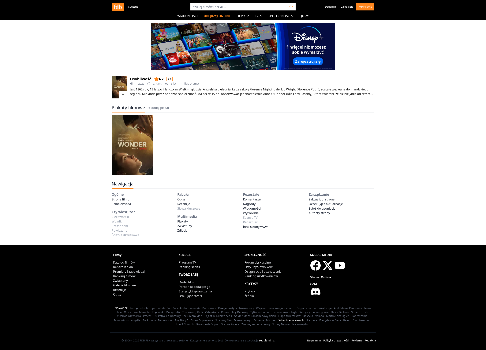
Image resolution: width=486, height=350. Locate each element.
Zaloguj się (347, 6)
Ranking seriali (189, 267)
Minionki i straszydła (127, 320)
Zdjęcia (182, 230)
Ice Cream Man (192, 316)
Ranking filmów (124, 276)
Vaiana (319, 316)
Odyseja (308, 316)
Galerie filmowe (124, 285)
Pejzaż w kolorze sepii (218, 316)
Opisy (181, 199)
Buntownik (209, 308)
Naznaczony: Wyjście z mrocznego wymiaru (266, 308)
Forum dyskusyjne (258, 262)
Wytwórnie (251, 213)
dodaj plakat (160, 108)
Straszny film (223, 320)
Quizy (304, 16)
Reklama (356, 340)
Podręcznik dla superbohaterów (150, 308)
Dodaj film (331, 6)
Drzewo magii (242, 320)
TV (257, 16)
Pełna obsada (121, 204)
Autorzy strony (319, 213)
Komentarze (252, 199)
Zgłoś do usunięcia (322, 208)
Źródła (249, 296)
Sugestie (133, 6)
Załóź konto (365, 7)
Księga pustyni (227, 308)
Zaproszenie (359, 316)
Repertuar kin (123, 267)
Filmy (241, 16)
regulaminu (266, 340)
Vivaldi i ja (325, 308)
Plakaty (182, 221)
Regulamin (314, 340)
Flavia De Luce (340, 312)
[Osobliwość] (119, 87)
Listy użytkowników (259, 267)
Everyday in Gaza (330, 320)
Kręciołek (157, 312)
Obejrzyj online (217, 16)
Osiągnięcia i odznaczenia (263, 271)
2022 (141, 83)
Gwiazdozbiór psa (207, 324)
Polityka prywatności (336, 340)
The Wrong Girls (192, 312)
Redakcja (370, 340)
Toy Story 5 (181, 320)
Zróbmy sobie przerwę (255, 324)
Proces (147, 316)
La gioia (312, 320)
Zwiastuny (184, 226)
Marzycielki (173, 312)
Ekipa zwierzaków (289, 316)
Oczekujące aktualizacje (326, 204)
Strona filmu (120, 199)
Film (132, 83)
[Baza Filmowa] (118, 7)
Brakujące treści (190, 296)
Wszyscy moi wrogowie (314, 312)
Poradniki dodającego (194, 287)
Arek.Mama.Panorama (348, 308)
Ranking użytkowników (261, 276)
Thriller (183, 83)
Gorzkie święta (230, 324)
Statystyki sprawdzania (195, 291)
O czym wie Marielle (137, 312)
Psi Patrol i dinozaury (167, 316)
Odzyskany (212, 312)
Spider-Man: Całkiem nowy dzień (255, 316)
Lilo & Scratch (185, 324)
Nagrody (249, 204)
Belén (346, 320)
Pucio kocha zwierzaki (186, 308)
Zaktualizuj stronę (322, 199)
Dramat (194, 83)
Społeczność (279, 16)
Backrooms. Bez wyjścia (157, 320)
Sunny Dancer (281, 324)
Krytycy (250, 291)
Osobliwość (140, 79)
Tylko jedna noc (260, 312)
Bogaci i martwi (306, 308)
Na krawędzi (300, 324)
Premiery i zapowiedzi (129, 271)
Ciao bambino (361, 320)
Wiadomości (187, 16)
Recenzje (183, 204)
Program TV (187, 262)
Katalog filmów (124, 262)
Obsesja (259, 320)
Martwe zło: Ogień (338, 316)
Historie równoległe (284, 312)
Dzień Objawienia (202, 320)
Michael (271, 320)
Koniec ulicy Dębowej (234, 312)
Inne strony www (255, 227)
